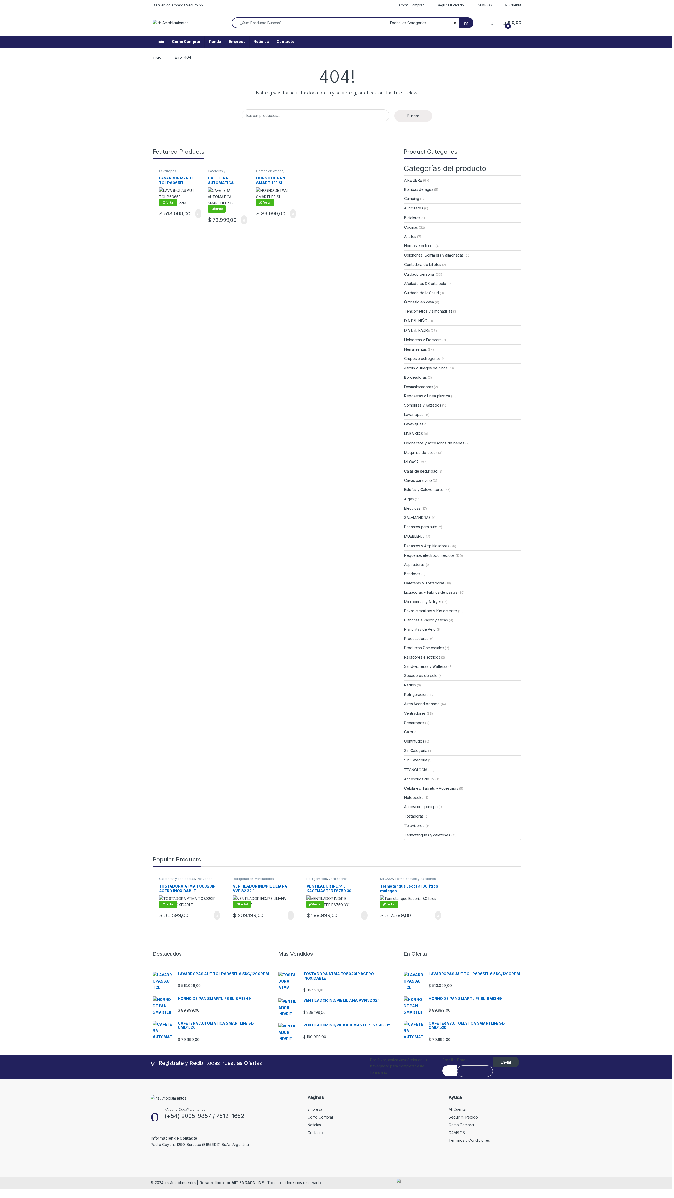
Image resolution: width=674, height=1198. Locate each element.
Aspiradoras (414, 564)
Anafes (410, 236)
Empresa (237, 41)
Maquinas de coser (420, 452)
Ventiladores (414, 713)
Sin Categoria (415, 760)
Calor (408, 732)
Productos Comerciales (424, 647)
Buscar (413, 115)
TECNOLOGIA (415, 770)
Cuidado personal (419, 274)
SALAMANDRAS (417, 517)
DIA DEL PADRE (417, 330)
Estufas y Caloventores (423, 489)
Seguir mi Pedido (463, 1117)
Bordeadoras (415, 377)
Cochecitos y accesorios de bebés (434, 443)
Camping (411, 198)
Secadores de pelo (421, 675)
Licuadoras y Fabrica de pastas (430, 592)
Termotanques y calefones (427, 835)
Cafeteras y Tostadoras (216, 172)
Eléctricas (412, 508)
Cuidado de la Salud (421, 292)
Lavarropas (167, 171)
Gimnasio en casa (419, 302)
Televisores (414, 825)
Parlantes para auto (420, 526)
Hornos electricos (269, 171)
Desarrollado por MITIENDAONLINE (231, 1182)
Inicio (159, 41)
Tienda (214, 41)
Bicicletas (412, 217)
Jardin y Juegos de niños (426, 368)
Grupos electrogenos (422, 358)
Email (448, 1059)
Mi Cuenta (513, 5)
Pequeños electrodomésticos (429, 555)
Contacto (285, 41)
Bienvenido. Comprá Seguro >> (178, 5)
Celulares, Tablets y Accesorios (431, 788)
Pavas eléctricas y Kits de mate (430, 611)
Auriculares (413, 208)
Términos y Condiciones (469, 1140)
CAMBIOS (484, 5)
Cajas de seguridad (420, 471)
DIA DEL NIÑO (415, 320)
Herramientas (415, 349)
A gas (409, 499)
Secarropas (414, 722)
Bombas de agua (418, 189)
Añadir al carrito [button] (195, 213)
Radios (410, 685)
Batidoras (412, 574)
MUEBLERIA (414, 536)
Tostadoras (414, 816)
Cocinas (411, 227)
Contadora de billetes (422, 264)
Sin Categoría (415, 750)
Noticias (261, 41)
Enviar (506, 1062)
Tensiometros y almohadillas (428, 311)
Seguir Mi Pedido (450, 5)
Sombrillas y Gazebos (422, 405)
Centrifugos (414, 741)
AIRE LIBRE (413, 180)
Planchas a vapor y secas (426, 620)
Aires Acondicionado (421, 703)
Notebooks (413, 797)
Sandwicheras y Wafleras (425, 666)
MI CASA (411, 462)
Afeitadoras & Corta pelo (425, 283)
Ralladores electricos (422, 657)
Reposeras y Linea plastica (427, 396)
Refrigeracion (415, 694)
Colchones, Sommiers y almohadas (434, 255)
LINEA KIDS (413, 433)
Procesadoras (416, 638)
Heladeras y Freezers (422, 340)
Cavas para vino (418, 480)
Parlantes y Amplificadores (426, 546)
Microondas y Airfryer (422, 601)
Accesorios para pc (420, 806)
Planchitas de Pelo (419, 629)
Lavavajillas (413, 424)
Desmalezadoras (418, 386)
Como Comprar (411, 5)
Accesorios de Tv (419, 779)
